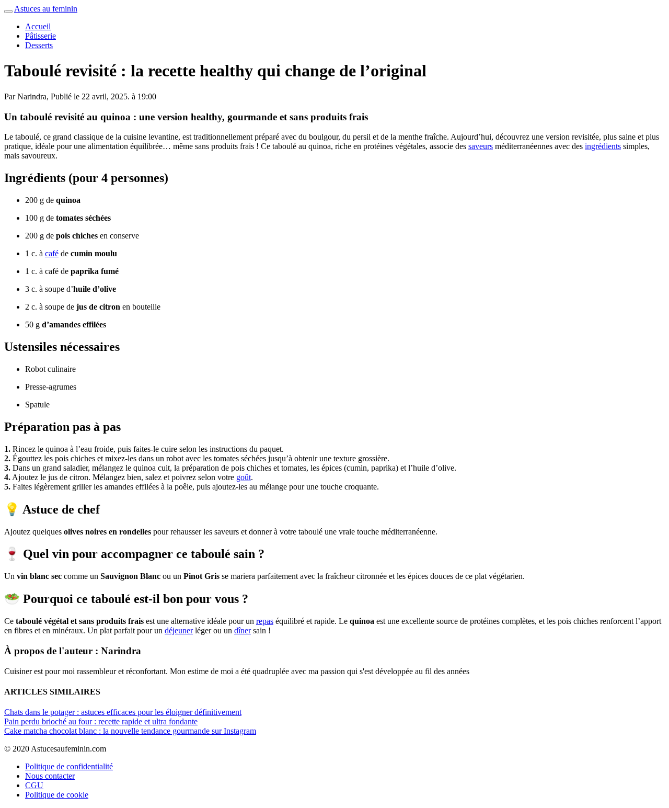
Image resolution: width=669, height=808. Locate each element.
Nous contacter (50, 775)
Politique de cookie (56, 794)
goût (243, 477)
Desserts (39, 45)
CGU (34, 785)
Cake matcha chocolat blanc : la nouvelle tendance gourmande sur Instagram (130, 730)
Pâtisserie (40, 35)
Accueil (38, 26)
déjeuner (179, 630)
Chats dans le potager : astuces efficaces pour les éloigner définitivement (122, 712)
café (52, 253)
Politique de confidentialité (69, 766)
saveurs (480, 146)
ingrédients (603, 146)
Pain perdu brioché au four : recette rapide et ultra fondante (101, 721)
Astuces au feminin (45, 8)
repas (264, 621)
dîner (242, 630)
